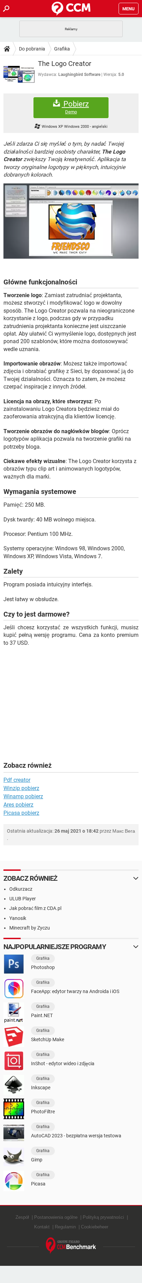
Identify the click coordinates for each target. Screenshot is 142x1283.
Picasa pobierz (21, 813)
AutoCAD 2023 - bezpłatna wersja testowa (76, 1135)
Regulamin (65, 1226)
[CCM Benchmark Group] (71, 1245)
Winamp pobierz (23, 796)
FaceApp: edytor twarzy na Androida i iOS (75, 991)
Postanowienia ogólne (56, 1217)
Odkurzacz (20, 889)
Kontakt (42, 1226)
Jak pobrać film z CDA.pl (35, 908)
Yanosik (17, 918)
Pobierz (75, 107)
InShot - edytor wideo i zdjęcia (62, 1063)
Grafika (62, 49)
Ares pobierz (18, 804)
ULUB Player (22, 898)
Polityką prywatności (103, 1217)
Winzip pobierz (21, 788)
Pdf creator (16, 780)
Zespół (22, 1217)
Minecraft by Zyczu (29, 928)
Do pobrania (32, 49)
